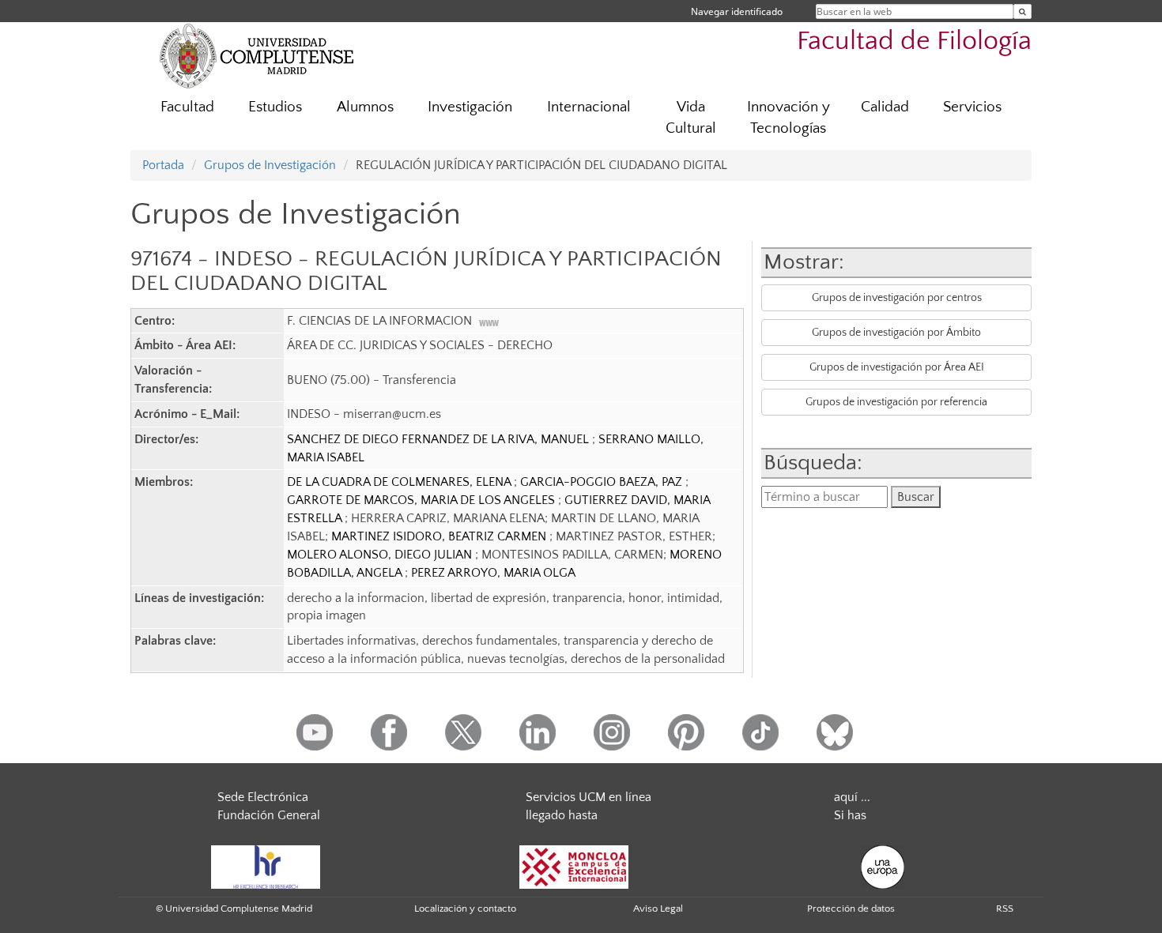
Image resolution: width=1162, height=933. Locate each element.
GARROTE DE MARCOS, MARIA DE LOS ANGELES (422, 500)
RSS (1004, 908)
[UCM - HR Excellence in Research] (265, 866)
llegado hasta (562, 815)
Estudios (275, 107)
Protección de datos (851, 908)
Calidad (885, 107)
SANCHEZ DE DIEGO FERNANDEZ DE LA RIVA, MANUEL (439, 439)
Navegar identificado (737, 11)
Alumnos (365, 107)
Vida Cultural (691, 118)
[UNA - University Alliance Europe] (882, 866)
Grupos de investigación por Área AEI (896, 367)
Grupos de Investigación (270, 165)
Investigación (470, 107)
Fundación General (268, 815)
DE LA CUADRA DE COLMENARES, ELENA (400, 482)
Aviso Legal (658, 908)
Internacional (589, 107)
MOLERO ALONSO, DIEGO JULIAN (381, 554)
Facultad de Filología (914, 41)
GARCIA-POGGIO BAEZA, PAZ (602, 482)
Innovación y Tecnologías (788, 118)
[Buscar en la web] (1022, 11)
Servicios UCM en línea (588, 797)
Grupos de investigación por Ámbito (896, 332)
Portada (163, 165)
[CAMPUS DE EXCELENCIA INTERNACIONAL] (573, 866)
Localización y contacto (465, 908)
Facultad (187, 107)
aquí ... (852, 797)
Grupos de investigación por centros (897, 298)
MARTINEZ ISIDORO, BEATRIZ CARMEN (440, 536)
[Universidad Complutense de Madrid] (256, 55)
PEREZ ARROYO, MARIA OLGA (493, 573)
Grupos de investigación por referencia (896, 402)
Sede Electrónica (262, 797)
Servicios (972, 107)
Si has (850, 815)
